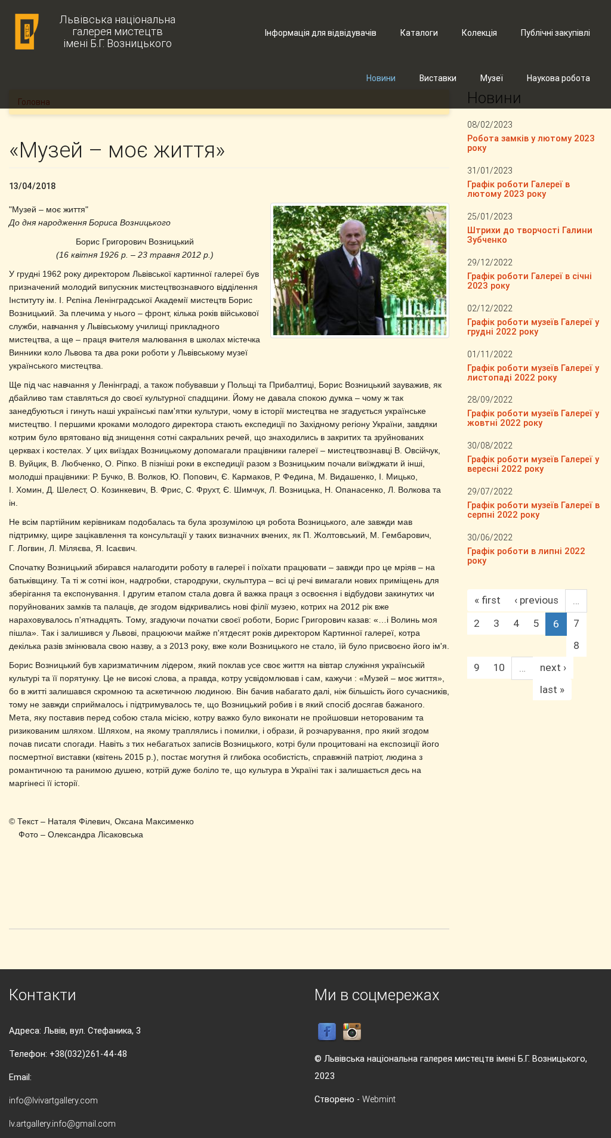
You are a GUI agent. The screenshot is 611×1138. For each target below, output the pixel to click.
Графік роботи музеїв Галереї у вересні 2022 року (533, 463)
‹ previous (536, 600)
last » (552, 689)
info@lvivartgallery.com (53, 1100)
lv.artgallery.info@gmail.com (62, 1123)
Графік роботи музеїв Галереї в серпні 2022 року (533, 509)
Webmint (379, 1099)
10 (499, 667)
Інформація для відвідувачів (321, 32)
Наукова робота (558, 78)
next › (553, 667)
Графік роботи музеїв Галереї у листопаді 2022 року (533, 372)
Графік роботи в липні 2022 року (526, 555)
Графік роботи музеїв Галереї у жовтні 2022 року (533, 417)
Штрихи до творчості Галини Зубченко (530, 234)
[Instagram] (352, 1031)
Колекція (479, 32)
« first (487, 600)
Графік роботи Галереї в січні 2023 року (529, 280)
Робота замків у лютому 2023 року (531, 142)
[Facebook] (327, 1031)
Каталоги (419, 32)
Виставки (437, 78)
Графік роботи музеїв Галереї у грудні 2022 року (533, 326)
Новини (381, 78)
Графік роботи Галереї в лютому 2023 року (518, 188)
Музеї (491, 78)
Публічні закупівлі (555, 32)
